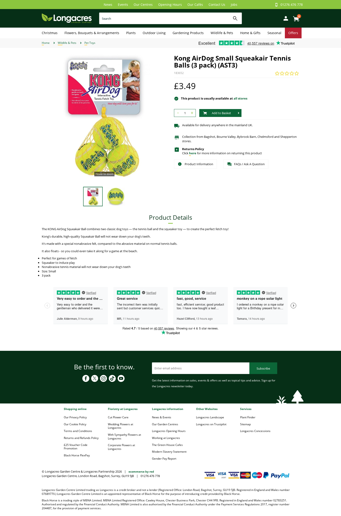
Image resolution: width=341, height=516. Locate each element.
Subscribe (263, 368)
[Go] (235, 18)
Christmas (50, 33)
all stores (240, 98)
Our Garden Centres (165, 424)
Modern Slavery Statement (169, 452)
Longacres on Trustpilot (211, 424)
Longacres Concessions (255, 431)
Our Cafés (195, 4)
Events (123, 4)
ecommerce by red (141, 472)
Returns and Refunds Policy (81, 438)
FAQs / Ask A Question (249, 164)
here (192, 153)
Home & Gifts (250, 33)
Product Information (199, 164)
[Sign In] (284, 18)
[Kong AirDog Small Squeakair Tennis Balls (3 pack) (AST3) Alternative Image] (116, 196)
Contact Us (217, 4)
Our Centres (143, 4)
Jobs (234, 4)
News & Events (161, 417)
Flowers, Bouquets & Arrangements (91, 33)
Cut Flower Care (118, 417)
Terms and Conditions (78, 431)
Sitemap (245, 424)
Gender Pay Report (164, 459)
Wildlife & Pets (222, 33)
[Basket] (295, 17)
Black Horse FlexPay (77, 455)
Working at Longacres (166, 438)
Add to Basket (221, 113)
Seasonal (274, 33)
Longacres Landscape (210, 417)
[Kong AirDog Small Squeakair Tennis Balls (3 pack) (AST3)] (104, 117)
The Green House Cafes (167, 445)
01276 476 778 (291, 4)
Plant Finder (247, 417)
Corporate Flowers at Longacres (121, 447)
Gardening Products (188, 33)
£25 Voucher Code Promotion (75, 447)
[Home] (67, 18)
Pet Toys (89, 43)
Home (46, 43)
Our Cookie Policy (75, 424)
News (108, 4)
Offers (293, 33)
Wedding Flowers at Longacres (120, 426)
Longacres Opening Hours (169, 431)
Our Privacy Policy (75, 417)
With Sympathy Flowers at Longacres (124, 436)
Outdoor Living (154, 33)
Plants (131, 33)
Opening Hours (170, 4)
